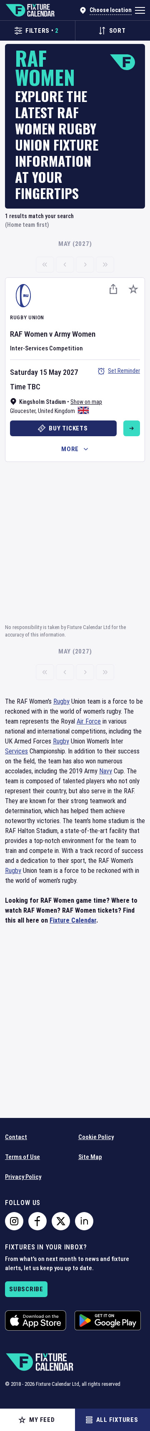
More (70, 449)
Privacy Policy (23, 1177)
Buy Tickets (68, 428)
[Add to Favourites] (133, 289)
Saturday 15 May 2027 (44, 372)
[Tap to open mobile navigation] (140, 10)
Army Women (74, 334)
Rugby (61, 701)
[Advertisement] (75, 541)
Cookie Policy (96, 1137)
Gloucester (22, 411)
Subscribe (26, 1289)
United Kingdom (56, 411)
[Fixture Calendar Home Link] (30, 10)
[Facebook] (37, 1221)
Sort (117, 30)
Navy (105, 771)
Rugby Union (27, 317)
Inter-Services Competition (46, 348)
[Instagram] (14, 1221)
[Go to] (131, 428)
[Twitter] (61, 1221)
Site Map (90, 1157)
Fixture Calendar (73, 920)
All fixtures (117, 1420)
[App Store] (35, 1320)
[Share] (113, 289)
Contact (16, 1137)
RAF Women (29, 334)
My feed (42, 1420)
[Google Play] (108, 1320)
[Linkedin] (84, 1221)
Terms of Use (22, 1157)
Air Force (89, 721)
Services (16, 751)
